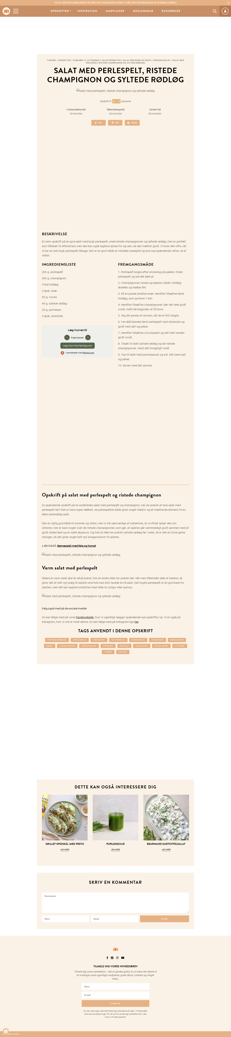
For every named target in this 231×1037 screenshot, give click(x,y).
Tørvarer (99, 640)
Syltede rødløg (57, 640)
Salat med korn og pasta (137, 60)
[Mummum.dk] (115, 949)
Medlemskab (143, 11)
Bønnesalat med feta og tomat (76, 546)
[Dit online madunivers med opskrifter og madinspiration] (6, 11)
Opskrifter (60, 11)
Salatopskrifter (111, 60)
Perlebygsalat (162, 60)
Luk (226, 962)
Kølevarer (176, 640)
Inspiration (87, 11)
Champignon (67, 646)
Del (100, 122)
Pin (117, 122)
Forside (51, 60)
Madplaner (115, 11)
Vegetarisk (161, 646)
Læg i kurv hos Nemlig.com (77, 345)
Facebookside (85, 617)
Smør (50, 646)
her (136, 622)
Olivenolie (118, 640)
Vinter (123, 652)
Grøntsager (89, 646)
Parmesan (158, 640)
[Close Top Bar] (228, 2)
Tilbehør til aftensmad (86, 60)
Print (134, 122)
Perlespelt (79, 640)
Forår (108, 652)
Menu (15, 11)
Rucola (124, 646)
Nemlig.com (88, 352)
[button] (6, 1031)
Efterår (180, 646)
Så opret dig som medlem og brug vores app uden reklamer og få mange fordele (115, 2)
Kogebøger (171, 11)
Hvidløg (108, 646)
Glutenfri (142, 646)
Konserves (138, 640)
